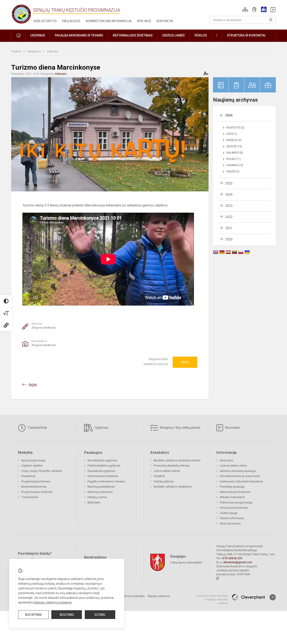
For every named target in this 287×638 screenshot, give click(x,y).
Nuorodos (226, 460)
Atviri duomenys (230, 523)
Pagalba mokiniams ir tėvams (106, 481)
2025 (229, 183)
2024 (229, 194)
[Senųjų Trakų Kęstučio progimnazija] (21, 14)
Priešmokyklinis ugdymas (103, 465)
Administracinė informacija (109, 21)
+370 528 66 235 (231, 558)
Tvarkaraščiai (37, 428)
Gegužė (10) (234, 146)
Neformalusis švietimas (102, 476)
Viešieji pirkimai (164, 481)
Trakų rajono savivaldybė (186, 562)
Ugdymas (101, 428)
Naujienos (34, 51)
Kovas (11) (233, 159)
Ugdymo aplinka (32, 465)
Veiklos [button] (200, 35)
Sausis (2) (232, 171)
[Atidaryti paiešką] (270, 19)
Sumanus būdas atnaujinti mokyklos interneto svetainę (212, 599)
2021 (229, 228)
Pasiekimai (28, 476)
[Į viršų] (273, 597)
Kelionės (52, 51)
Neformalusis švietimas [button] (133, 35)
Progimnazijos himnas (35, 481)
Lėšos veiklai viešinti (167, 471)
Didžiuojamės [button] (173, 35)
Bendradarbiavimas (33, 486)
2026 (229, 115)
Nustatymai (33, 615)
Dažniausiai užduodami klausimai (241, 481)
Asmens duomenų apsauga (238, 471)
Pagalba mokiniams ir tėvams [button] (79, 35)
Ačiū (185, 362)
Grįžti (33, 385)
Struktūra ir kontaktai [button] (246, 35)
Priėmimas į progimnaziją (236, 502)
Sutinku (99, 615)
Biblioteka (93, 502)
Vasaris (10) (234, 165)
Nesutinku (67, 615)
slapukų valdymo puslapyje (53, 602)
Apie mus (144, 21)
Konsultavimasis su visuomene (240, 476)
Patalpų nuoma (97, 497)
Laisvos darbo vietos (233, 465)
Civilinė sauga (228, 513)
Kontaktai (165, 21)
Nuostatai (231, 428)
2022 (229, 217)
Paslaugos (71, 21)
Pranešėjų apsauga (232, 486)
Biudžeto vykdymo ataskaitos (173, 486)
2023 (229, 206)
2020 (229, 239)
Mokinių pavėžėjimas (101, 486)
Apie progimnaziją (33, 460)
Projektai (159, 476)
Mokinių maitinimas (100, 492)
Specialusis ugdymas (101, 471)
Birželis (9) (233, 140)
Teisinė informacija (232, 518)
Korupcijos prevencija (234, 507)
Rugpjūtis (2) (235, 127)
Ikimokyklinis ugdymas (102, 460)
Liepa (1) (231, 133)
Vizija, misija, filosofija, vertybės (41, 471)
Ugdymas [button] (37, 35)
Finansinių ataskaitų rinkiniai (172, 465)
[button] (245, 9)
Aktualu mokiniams (232, 497)
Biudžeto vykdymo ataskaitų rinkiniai (177, 460)
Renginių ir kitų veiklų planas (179, 428)
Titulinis (16, 51)
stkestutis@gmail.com (237, 562)
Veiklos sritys (45, 21)
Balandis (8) (234, 152)
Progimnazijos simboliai (36, 492)
